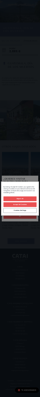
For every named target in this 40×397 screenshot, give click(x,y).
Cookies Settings (20, 210)
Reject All (20, 199)
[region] (20, 198)
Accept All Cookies (20, 204)
